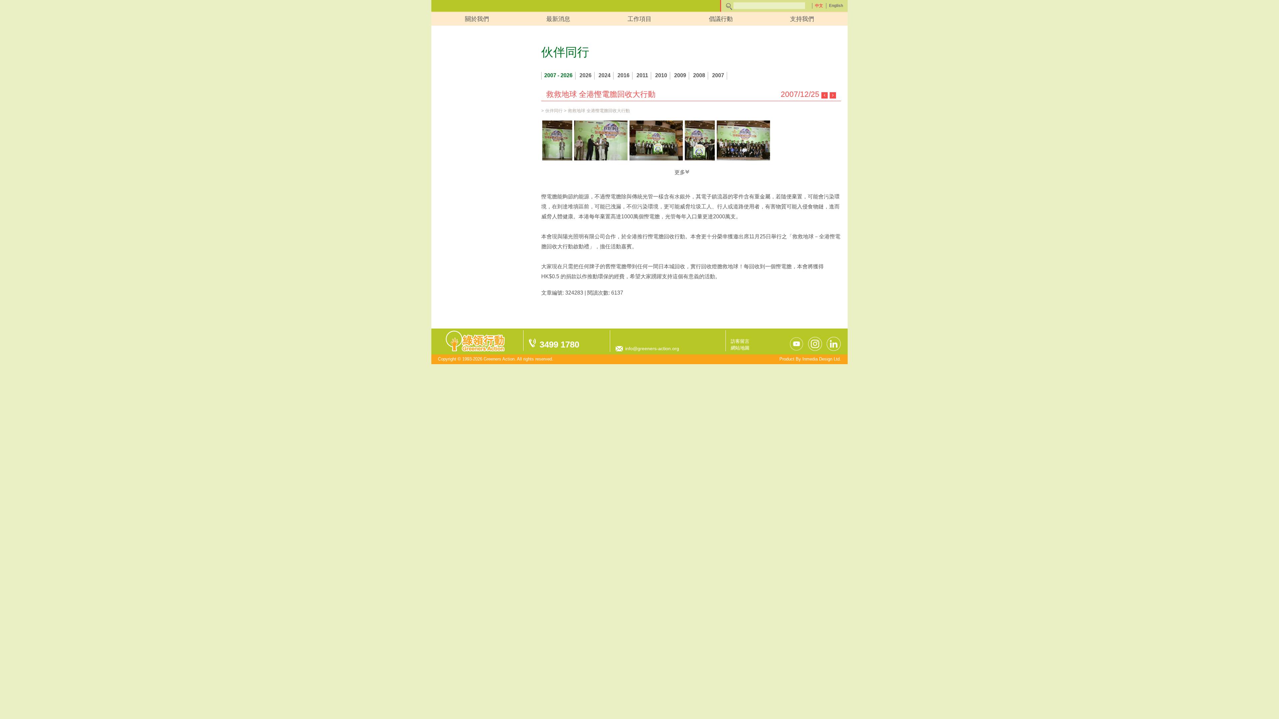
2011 (642, 75)
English (836, 5)
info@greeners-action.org (652, 348)
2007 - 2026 (558, 75)
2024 (605, 75)
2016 (624, 75)
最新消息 (558, 19)
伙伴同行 (554, 110)
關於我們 (477, 19)
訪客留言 (740, 341)
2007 (718, 75)
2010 (661, 75)
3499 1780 (559, 345)
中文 (819, 5)
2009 (680, 75)
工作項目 (639, 19)
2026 (586, 75)
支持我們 (802, 19)
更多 (679, 172)
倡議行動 (721, 19)
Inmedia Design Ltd (821, 359)
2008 (699, 75)
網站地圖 (740, 348)
